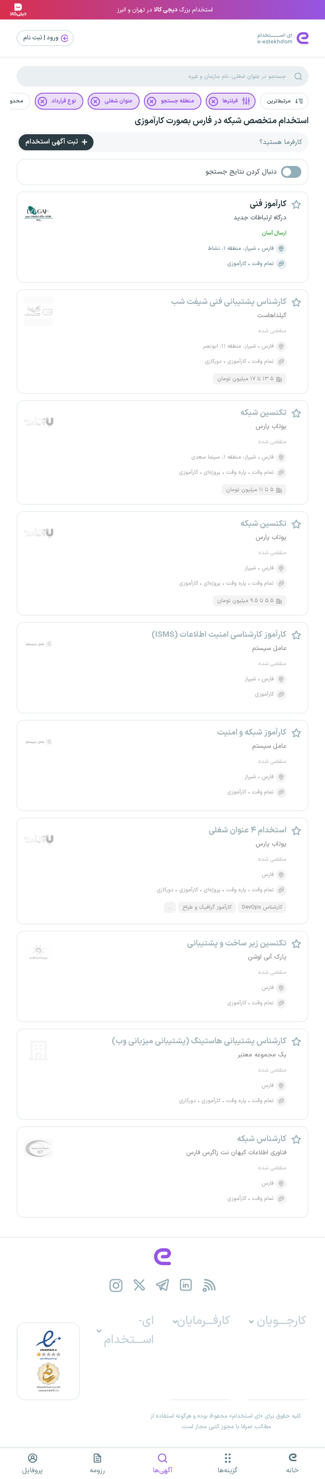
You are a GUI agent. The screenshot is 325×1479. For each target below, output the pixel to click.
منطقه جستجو (177, 101)
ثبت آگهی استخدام (52, 142)
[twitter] (139, 1285)
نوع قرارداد (64, 101)
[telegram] (162, 1285)
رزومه (97, 1470)
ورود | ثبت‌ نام (41, 37)
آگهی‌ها (163, 1470)
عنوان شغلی (118, 101)
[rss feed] (209, 1285)
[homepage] (162, 1256)
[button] (284, 101)
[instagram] (116, 1285)
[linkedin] (186, 1285)
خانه (292, 1470)
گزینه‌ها (227, 1470)
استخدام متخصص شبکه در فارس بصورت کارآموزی (221, 121)
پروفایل (32, 1470)
